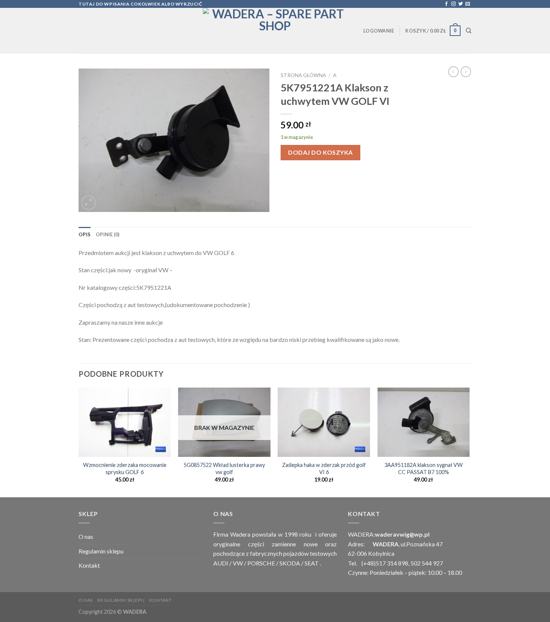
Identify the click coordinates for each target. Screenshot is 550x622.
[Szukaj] (468, 31)
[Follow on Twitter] (460, 4)
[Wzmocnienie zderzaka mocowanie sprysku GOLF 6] (125, 422)
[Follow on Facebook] (446, 4)
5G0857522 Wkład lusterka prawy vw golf (224, 468)
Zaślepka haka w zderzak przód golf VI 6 (324, 468)
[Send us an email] (467, 4)
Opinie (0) (108, 234)
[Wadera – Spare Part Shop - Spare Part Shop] (275, 31)
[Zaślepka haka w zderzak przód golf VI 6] (324, 422)
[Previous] (79, 441)
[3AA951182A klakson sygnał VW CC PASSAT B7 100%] (424, 422)
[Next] (469, 441)
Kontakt (89, 565)
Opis (85, 234)
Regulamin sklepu (101, 551)
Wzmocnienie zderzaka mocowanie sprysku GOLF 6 (124, 468)
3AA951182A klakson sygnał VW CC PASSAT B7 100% (423, 468)
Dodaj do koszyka (320, 152)
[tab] (85, 234)
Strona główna (303, 75)
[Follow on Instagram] (453, 4)
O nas (86, 536)
